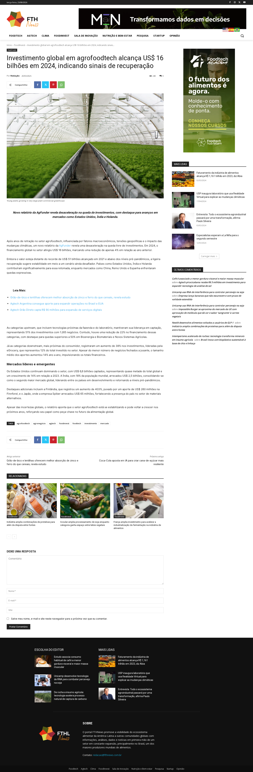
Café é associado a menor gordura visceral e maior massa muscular (208, 278)
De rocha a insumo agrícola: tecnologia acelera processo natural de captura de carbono (70, 695)
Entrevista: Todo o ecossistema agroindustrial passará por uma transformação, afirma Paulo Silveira (221, 218)
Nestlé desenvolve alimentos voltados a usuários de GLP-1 (202, 322)
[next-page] (14, 536)
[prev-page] (9, 536)
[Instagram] (235, 2)
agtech (52, 423)
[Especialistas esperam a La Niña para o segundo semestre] (183, 241)
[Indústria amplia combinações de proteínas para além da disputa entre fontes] (32, 500)
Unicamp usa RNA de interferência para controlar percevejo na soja (208, 292)
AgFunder (65, 245)
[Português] (237, 29)
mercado (104, 423)
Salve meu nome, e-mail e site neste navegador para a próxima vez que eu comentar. (59, 618)
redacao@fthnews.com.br (107, 755)
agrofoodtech (23, 423)
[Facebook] (230, 2)
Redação (14, 75)
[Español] (231, 29)
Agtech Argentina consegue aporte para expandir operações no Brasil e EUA (56, 303)
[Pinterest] (53, 84)
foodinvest (64, 423)
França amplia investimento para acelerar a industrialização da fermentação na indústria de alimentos (137, 525)
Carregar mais (208, 256)
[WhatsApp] (61, 84)
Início (9, 45)
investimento (91, 423)
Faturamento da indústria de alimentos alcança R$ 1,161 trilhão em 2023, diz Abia (133, 660)
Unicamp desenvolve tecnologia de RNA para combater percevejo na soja (72, 679)
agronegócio (39, 423)
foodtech (77, 423)
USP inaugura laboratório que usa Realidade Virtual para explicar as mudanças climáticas (135, 676)
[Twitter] (239, 2)
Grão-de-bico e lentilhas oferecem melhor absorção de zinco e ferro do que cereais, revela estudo (70, 297)
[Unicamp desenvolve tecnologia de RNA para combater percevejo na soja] (43, 680)
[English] (225, 29)
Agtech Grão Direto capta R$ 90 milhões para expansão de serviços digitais (56, 309)
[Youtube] (244, 2)
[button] (242, 36)
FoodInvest (19, 45)
